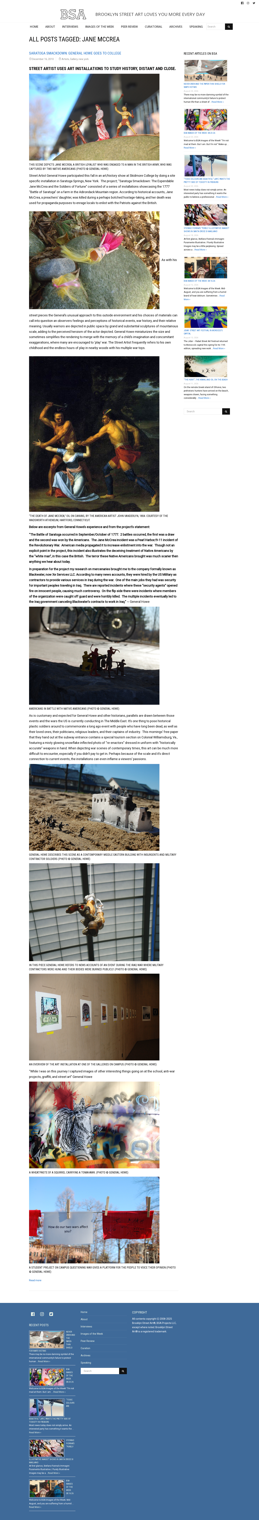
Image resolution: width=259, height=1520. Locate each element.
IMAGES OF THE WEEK (99, 27)
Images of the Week (92, 1333)
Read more (35, 1280)
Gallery (74, 59)
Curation (85, 1348)
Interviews (86, 1326)
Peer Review (88, 1341)
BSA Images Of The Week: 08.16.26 (199, 281)
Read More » (218, 102)
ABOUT (50, 27)
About (84, 1319)
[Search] (229, 26)
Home (84, 1312)
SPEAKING (196, 27)
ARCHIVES (175, 27)
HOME (34, 27)
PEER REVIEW (129, 27)
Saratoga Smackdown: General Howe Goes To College (75, 53)
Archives (85, 1355)
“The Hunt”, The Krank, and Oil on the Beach (206, 379)
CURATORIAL (153, 27)
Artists (65, 59)
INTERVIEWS (70, 27)
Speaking (86, 1362)
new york (84, 59)
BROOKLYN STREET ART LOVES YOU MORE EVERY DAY (149, 14)
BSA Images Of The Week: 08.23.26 (199, 133)
